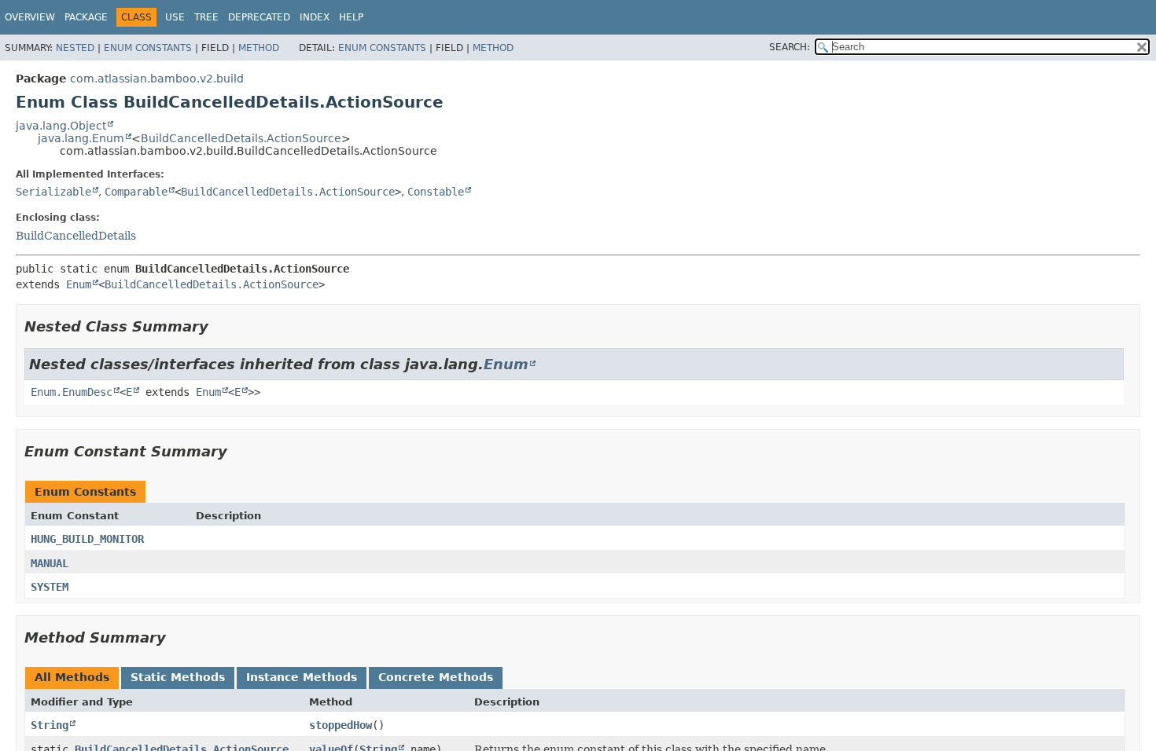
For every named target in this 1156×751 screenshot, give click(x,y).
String (49, 725)
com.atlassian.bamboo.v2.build (157, 78)
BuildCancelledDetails (76, 235)
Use (175, 17)
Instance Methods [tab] (301, 677)
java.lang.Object (61, 125)
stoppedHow (340, 725)
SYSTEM (49, 587)
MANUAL (49, 563)
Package (86, 17)
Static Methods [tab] (178, 677)
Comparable (136, 191)
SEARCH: (789, 47)
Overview (30, 17)
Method (258, 47)
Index (314, 17)
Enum (78, 284)
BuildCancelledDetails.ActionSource (241, 138)
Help (351, 17)
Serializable (53, 191)
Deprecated (259, 17)
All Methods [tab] (72, 677)
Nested (75, 47)
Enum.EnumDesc (71, 392)
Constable (435, 191)
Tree (206, 17)
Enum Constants (148, 47)
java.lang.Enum (81, 138)
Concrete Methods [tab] (435, 677)
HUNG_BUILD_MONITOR (87, 539)
